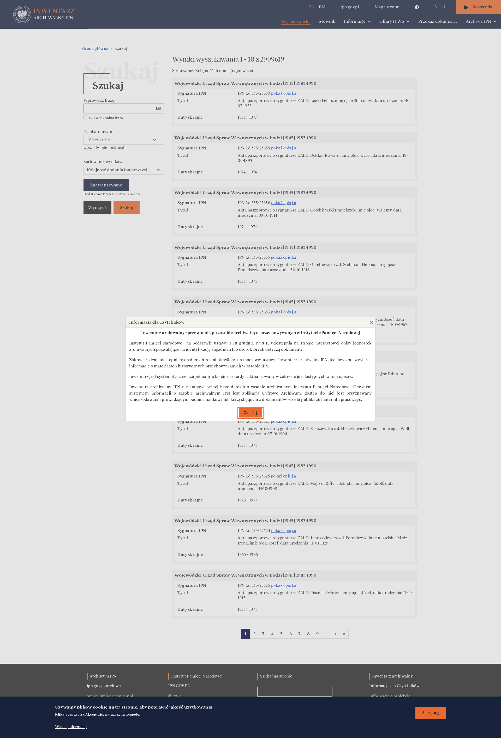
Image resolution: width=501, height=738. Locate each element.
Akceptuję (430, 713)
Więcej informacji (71, 727)
